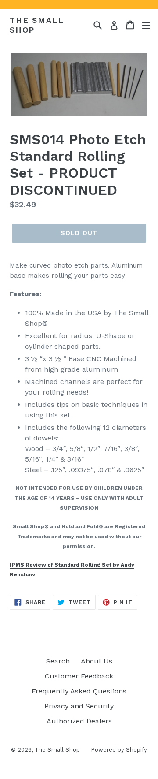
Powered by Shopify (119, 749)
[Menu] (146, 25)
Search (58, 661)
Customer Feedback (79, 676)
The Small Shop (37, 24)
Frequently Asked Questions (79, 691)
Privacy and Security (79, 706)
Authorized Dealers (79, 721)
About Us (96, 661)
